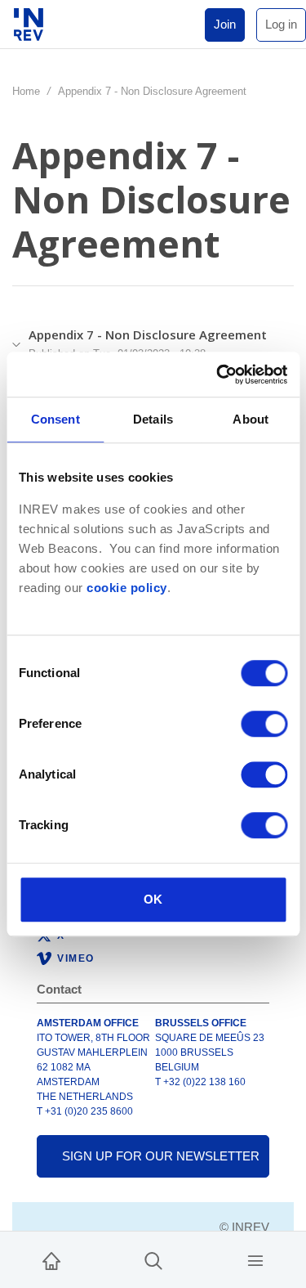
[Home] (51, 1259)
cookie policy (126, 588)
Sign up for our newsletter (160, 1156)
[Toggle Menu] (255, 1259)
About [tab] (250, 419)
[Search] (153, 1259)
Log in (281, 24)
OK (153, 899)
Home (26, 91)
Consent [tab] (55, 419)
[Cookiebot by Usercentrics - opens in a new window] (218, 374)
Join (225, 24)
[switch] (264, 724)
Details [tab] (153, 419)
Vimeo (76, 958)
